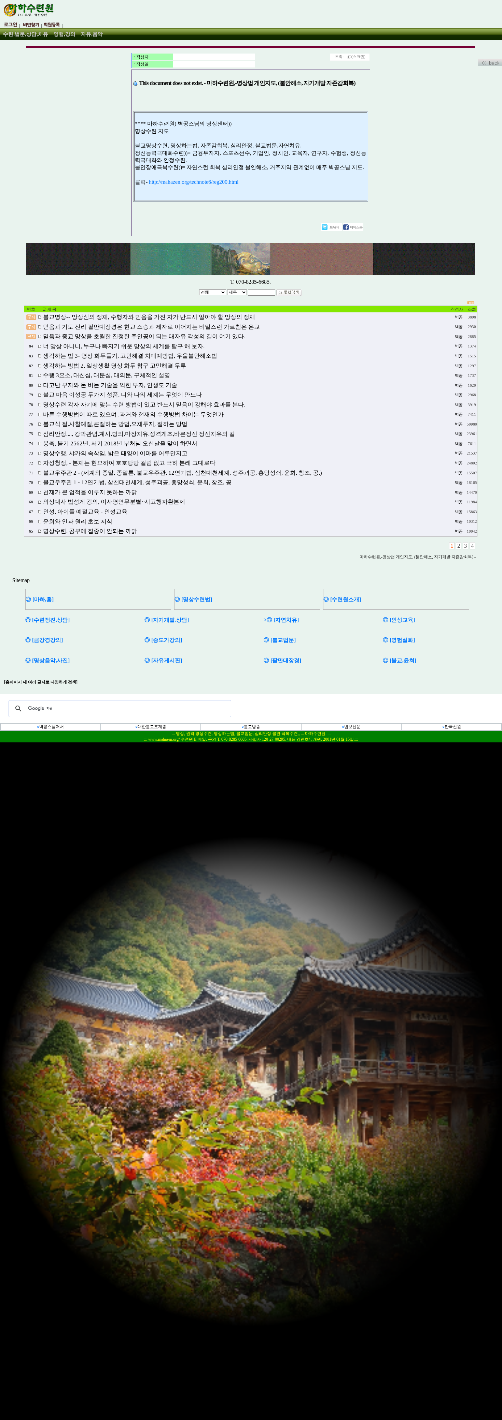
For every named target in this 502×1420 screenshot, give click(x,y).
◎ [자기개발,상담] (166, 620)
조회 (472, 309)
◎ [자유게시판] (163, 660)
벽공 (458, 317)
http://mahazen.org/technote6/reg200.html (193, 182)
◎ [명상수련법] (193, 599)
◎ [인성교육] (399, 620)
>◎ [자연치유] (281, 620)
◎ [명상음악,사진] (47, 660)
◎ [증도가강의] (163, 640)
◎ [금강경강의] (44, 640)
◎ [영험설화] (399, 640)
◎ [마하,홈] (40, 599)
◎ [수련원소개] (342, 599)
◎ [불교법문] (280, 640)
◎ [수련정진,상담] (47, 620)
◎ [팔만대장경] (282, 660)
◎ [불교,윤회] (399, 660)
